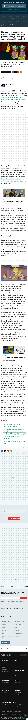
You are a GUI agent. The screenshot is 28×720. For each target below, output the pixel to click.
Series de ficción (6, 621)
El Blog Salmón (17, 692)
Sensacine (16, 672)
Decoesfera (4, 694)
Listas (15, 627)
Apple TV (4, 630)
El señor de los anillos (14, 25)
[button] (10, 85)
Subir (22, 655)
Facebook (13, 72)
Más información (21, 718)
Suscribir (23, 598)
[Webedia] (6, 656)
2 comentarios (6, 72)
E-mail (21, 72)
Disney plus (4, 624)
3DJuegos (16, 663)
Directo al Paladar (5, 682)
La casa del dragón (18, 633)
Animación (9, 448)
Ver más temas (5, 642)
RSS (20, 608)
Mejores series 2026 (15, 586)
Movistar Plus (17, 624)
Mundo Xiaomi (5, 671)
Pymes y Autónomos (18, 694)
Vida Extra (16, 665)
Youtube (13, 608)
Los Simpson (17, 448)
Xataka (3, 663)
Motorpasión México (18, 711)
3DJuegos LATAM (17, 704)
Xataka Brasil (4, 707)
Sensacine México (18, 707)
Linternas (16, 636)
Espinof (16, 675)
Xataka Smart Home (6, 669)
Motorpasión (17, 682)
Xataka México (5, 704)
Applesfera (4, 667)
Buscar (26, 648)
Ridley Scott (5, 25)
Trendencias (4, 692)
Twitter (15, 72)
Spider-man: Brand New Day (7, 636)
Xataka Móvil (4, 665)
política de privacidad (19, 601)
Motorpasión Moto (18, 685)
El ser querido (24, 25)
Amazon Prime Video (19, 621)
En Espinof (5, 198)
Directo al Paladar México (7, 711)
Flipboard (18, 72)
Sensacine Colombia (18, 709)
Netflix (3, 627)
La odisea (16, 630)
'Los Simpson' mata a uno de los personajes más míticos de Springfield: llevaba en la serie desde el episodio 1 (13, 201)
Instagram (16, 608)
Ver (15, 518)
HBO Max (4, 633)
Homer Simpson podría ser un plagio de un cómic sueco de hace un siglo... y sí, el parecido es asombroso (14, 358)
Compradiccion (5, 697)
